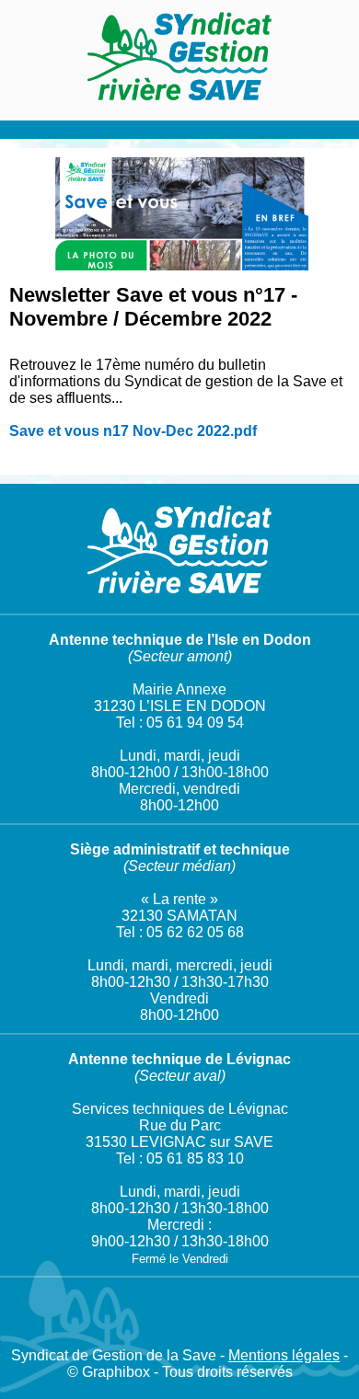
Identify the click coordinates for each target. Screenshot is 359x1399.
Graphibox (116, 1372)
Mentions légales (284, 1355)
